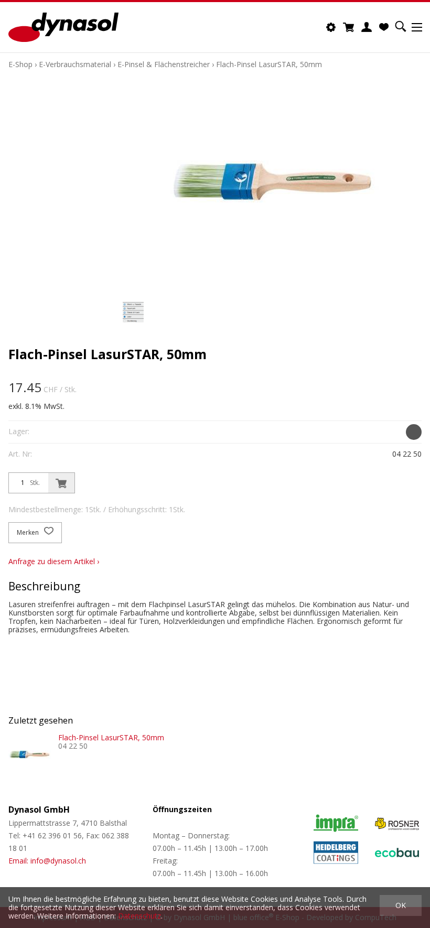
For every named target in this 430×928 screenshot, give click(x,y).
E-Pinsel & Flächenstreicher (163, 64)
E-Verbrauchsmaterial (75, 64)
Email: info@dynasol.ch (47, 861)
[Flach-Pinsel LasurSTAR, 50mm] (29, 754)
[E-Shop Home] (63, 27)
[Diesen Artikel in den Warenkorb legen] (61, 483)
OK (400, 905)
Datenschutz (139, 916)
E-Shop (20, 64)
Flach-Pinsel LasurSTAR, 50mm (269, 64)
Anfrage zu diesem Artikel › (53, 561)
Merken (28, 532)
